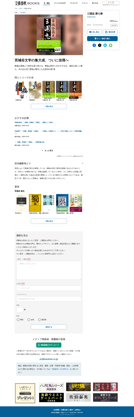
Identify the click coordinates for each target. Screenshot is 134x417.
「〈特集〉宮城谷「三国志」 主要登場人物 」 (30, 142)
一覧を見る (49, 106)
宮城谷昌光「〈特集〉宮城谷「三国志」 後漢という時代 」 (35, 122)
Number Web (73, 412)
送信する (48, 327)
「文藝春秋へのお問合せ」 (60, 369)
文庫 (20, 8)
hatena (105, 45)
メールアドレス (21, 294)
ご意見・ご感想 (21, 259)
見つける (95, 3)
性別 (17, 316)
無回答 (43, 320)
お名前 (18, 283)
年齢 (17, 305)
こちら (38, 254)
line (110, 45)
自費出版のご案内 (67, 410)
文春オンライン (64, 412)
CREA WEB (80, 412)
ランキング (73, 3)
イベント (85, 3)
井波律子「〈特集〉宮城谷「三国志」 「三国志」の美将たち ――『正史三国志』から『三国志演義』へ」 (49, 132)
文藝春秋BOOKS (27, 3)
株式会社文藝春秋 (55, 412)
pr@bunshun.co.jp (49, 359)
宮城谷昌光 (91, 17)
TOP (16, 8)
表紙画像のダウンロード (50, 345)
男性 (21, 320)
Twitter (99, 45)
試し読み (96, 32)
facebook (94, 45)
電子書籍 (22, 12)
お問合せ (78, 410)
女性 (32, 320)
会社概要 (56, 410)
